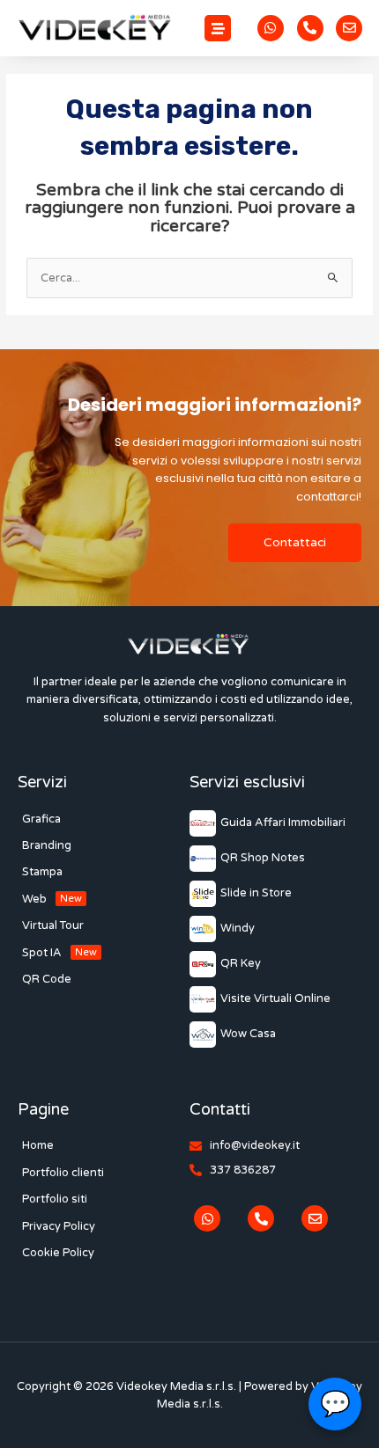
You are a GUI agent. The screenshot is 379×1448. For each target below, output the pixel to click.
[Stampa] (104, 872)
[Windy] (275, 929)
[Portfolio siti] (104, 1199)
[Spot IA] (104, 953)
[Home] (104, 1145)
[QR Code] (104, 979)
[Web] (104, 899)
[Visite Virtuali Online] (275, 999)
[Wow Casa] (275, 1034)
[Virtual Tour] (104, 925)
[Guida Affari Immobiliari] (275, 823)
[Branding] (104, 845)
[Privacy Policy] (104, 1226)
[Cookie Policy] (104, 1253)
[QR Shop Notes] (275, 858)
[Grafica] (104, 819)
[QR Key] (275, 964)
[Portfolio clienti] (104, 1172)
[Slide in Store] (275, 894)
